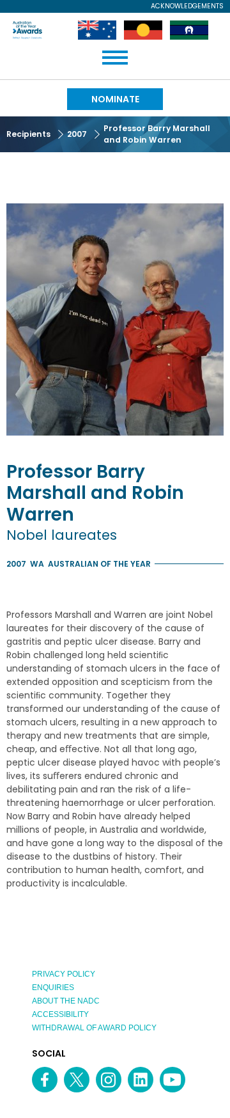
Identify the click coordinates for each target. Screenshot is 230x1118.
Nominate (115, 99)
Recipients (28, 134)
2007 (77, 134)
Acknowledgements (187, 6)
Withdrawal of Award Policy (94, 1027)
